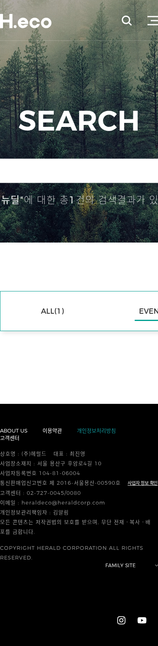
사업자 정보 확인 (143, 483)
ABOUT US (14, 430)
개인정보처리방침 (96, 430)
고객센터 (9, 438)
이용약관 (52, 430)
